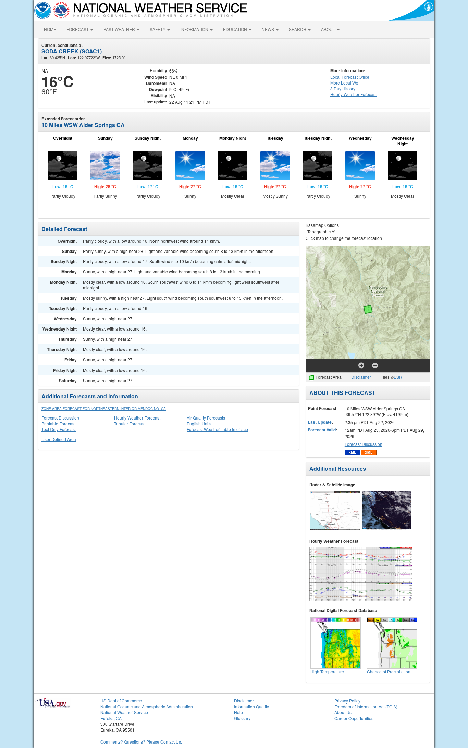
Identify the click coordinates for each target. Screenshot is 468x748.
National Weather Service (124, 712)
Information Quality (251, 706)
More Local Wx (344, 83)
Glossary (242, 718)
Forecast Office (349, 77)
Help (238, 712)
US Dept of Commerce (121, 701)
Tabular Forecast (129, 423)
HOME (50, 29)
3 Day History (342, 88)
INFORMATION (194, 29)
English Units (199, 423)
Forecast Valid (322, 430)
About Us (343, 712)
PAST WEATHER (119, 29)
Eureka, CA (111, 718)
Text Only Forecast (58, 429)
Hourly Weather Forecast (137, 418)
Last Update (320, 422)
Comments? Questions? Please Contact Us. (141, 742)
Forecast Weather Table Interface (217, 429)
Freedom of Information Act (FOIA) (365, 706)
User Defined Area (58, 439)
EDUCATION (235, 29)
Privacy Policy (347, 701)
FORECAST (78, 29)
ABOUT (328, 29)
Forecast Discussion (60, 418)
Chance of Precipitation (388, 671)
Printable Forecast (58, 423)
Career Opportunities (353, 718)
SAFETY (158, 29)
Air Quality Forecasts (206, 418)
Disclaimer (361, 377)
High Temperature (327, 671)
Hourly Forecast (353, 94)
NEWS (268, 29)
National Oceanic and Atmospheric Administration (146, 706)
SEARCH (298, 29)
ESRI (398, 377)
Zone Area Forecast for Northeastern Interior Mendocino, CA (103, 408)
